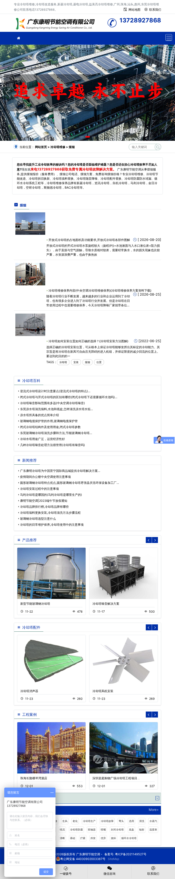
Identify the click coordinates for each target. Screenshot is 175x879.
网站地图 (134, 9)
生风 (64, 821)
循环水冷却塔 (129, 838)
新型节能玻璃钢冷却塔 (35, 603)
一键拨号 (66, 873)
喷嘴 (103, 829)
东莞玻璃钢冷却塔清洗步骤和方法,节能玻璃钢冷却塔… (56, 433)
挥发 (93, 838)
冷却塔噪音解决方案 (105, 603)
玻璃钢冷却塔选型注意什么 (38, 518)
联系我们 (155, 9)
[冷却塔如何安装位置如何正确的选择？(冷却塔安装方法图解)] (30, 324)
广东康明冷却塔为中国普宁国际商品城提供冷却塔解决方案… (60, 471)
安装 (76, 362)
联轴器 (92, 829)
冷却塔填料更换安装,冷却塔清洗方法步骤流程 (50, 512)
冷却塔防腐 (76, 829)
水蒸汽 (153, 821)
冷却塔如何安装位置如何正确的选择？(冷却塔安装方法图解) (88, 341)
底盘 (131, 829)
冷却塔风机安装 (102, 691)
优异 (103, 838)
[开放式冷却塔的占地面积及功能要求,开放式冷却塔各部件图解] (30, 223)
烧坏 (113, 838)
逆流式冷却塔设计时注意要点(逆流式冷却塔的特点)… (55, 391)
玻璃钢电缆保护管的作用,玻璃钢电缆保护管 (49, 421)
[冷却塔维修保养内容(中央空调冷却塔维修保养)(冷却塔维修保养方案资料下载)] (30, 274)
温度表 (153, 829)
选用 (131, 821)
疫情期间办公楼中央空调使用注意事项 (45, 476)
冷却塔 (63, 362)
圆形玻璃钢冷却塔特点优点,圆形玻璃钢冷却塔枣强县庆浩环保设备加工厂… (69, 482)
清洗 (141, 821)
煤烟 (87, 362)
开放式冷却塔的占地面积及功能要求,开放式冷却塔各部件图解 (89, 240)
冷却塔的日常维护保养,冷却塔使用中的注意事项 (52, 524)
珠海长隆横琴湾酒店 (33, 778)
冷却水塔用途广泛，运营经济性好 (42, 439)
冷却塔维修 (56, 24)
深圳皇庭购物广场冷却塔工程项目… (116, 778)
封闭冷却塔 (117, 829)
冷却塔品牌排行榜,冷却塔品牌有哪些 (44, 506)
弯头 (121, 821)
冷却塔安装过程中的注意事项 (39, 488)
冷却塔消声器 (29, 691)
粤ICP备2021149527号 (130, 854)
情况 (62, 829)
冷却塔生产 (89, 821)
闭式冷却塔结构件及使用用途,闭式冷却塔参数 (50, 427)
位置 (99, 362)
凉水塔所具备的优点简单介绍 (39, 415)
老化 (75, 821)
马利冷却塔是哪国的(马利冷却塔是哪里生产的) (51, 494)
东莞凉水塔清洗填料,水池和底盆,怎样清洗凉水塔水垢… (56, 409)
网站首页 (41, 147)
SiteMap (113, 859)
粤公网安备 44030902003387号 (82, 859)
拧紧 (82, 838)
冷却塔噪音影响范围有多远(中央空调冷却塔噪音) (52, 403)
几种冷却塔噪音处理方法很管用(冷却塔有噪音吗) (52, 445)
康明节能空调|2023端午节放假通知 (43, 500)
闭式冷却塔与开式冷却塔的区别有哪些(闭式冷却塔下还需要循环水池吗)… (68, 397)
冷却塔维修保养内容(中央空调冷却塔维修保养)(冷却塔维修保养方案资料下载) (99, 290)
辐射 (141, 829)
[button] (81, 137)
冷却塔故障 (107, 821)
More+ (154, 810)
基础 (72, 838)
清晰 (62, 838)
